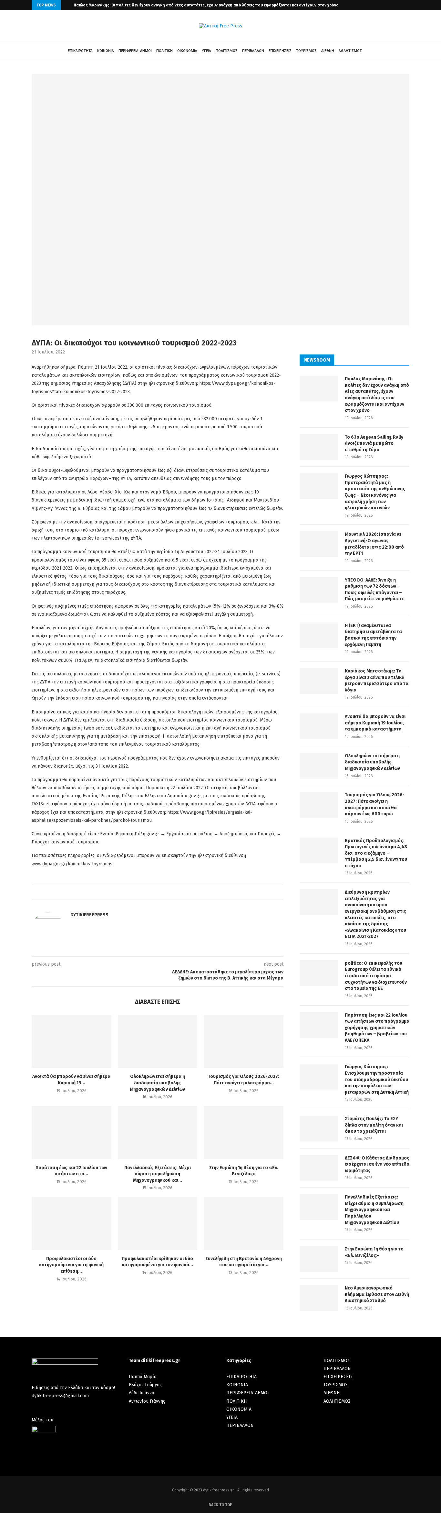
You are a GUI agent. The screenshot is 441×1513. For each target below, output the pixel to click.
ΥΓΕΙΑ (206, 51)
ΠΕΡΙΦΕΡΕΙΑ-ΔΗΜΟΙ (135, 51)
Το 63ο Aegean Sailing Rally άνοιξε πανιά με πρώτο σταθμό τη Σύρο (374, 443)
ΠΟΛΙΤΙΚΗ (164, 51)
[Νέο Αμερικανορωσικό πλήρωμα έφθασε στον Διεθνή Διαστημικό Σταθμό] (319, 1298)
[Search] (372, 51)
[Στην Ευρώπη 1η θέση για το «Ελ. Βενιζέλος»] (243, 1132)
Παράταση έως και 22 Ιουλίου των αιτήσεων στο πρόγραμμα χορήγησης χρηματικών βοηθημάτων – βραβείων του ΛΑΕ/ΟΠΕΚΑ (377, 1027)
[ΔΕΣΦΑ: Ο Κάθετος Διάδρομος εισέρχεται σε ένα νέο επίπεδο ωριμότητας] (319, 1168)
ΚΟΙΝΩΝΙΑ (105, 51)
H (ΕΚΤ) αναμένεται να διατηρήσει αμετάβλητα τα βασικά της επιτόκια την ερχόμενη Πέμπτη (373, 635)
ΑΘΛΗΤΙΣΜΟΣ (350, 51)
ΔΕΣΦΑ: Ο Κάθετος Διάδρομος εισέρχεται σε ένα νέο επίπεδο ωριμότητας (377, 1164)
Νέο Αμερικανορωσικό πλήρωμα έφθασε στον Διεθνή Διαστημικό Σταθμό (377, 1294)
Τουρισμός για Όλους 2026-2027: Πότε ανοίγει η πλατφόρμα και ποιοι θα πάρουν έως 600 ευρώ (375, 804)
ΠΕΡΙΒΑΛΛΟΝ (253, 51)
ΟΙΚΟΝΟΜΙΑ (187, 51)
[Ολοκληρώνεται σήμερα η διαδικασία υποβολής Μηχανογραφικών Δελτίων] (158, 1041)
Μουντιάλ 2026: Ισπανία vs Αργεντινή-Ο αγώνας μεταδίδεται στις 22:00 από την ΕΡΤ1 (374, 544)
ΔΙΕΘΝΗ (327, 51)
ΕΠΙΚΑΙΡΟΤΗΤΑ (80, 51)
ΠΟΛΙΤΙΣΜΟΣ (227, 51)
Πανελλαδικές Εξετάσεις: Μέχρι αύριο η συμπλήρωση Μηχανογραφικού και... (157, 1174)
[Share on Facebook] (153, 892)
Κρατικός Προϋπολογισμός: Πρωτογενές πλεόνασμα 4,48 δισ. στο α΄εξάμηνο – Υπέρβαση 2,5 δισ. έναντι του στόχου (376, 853)
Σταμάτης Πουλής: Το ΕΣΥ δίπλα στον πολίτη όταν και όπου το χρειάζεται (374, 1125)
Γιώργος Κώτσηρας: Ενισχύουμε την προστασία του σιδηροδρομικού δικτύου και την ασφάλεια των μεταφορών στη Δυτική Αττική (377, 1079)
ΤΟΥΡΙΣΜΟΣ (306, 51)
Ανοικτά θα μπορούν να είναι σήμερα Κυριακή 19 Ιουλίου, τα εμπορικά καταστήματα (375, 723)
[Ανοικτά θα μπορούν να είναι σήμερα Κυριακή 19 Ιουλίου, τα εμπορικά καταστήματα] (71, 1041)
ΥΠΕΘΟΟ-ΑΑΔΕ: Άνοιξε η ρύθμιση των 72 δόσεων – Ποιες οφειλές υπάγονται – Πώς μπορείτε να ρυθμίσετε (374, 589)
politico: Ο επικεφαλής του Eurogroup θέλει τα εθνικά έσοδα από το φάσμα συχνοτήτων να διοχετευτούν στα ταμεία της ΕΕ (376, 976)
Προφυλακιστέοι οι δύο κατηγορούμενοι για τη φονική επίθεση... (71, 1265)
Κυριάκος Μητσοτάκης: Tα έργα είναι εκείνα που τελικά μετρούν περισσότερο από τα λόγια (376, 680)
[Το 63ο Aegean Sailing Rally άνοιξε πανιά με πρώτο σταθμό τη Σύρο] (319, 447)
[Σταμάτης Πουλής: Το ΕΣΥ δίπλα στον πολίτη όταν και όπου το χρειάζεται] (319, 1128)
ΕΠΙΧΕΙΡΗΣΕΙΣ (280, 51)
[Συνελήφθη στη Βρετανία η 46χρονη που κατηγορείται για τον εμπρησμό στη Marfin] (243, 1223)
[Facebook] (403, 5)
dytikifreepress (89, 915)
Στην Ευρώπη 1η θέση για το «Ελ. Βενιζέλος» (374, 1252)
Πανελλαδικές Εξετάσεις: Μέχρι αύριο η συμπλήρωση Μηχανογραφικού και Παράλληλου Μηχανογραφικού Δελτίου (374, 1209)
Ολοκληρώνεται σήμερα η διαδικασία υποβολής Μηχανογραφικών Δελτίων (157, 1083)
